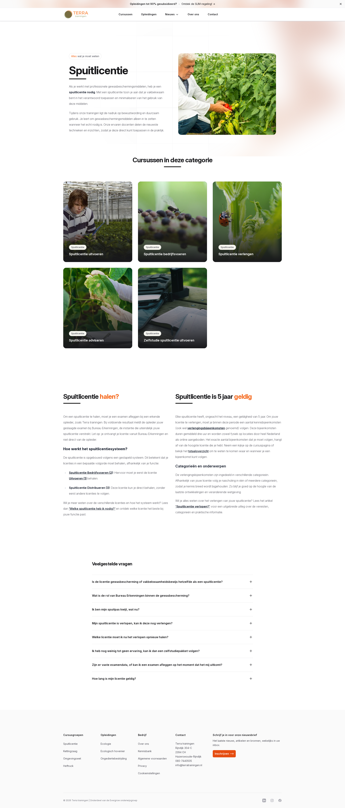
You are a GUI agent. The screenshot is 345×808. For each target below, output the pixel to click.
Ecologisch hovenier (113, 751)
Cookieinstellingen (149, 773)
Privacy (142, 765)
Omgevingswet (72, 758)
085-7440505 (183, 760)
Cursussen (125, 14)
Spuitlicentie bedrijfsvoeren (165, 254)
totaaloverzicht (198, 451)
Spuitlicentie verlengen (235, 254)
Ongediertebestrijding (114, 758)
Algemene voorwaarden (152, 758)
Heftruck (68, 765)
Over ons (193, 14)
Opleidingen (149, 14)
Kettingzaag (70, 751)
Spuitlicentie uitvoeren (86, 254)
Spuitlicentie (77, 247)
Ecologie (106, 743)
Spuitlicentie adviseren (86, 340)
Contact (213, 14)
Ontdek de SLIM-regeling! (172, 3)
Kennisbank (145, 751)
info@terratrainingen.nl (188, 765)
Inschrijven (222, 753)
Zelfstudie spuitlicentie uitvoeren (169, 340)
